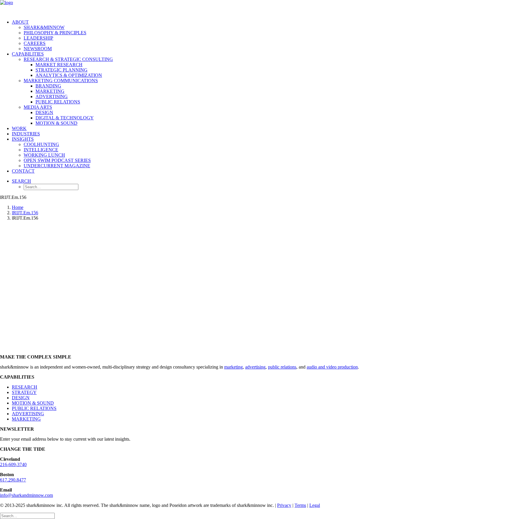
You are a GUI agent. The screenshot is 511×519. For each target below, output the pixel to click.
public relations (282, 366)
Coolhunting (41, 144)
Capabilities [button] (28, 53)
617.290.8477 (13, 479)
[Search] (27, 515)
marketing (233, 366)
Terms (300, 505)
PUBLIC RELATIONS (34, 408)
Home (17, 207)
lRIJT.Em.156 (25, 212)
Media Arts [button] (38, 107)
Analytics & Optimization (68, 75)
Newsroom (38, 48)
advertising (255, 366)
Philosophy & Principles (55, 32)
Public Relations (57, 101)
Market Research (59, 64)
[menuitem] (261, 35)
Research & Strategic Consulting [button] (68, 59)
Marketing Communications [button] (61, 80)
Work (19, 128)
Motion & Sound (56, 123)
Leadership (38, 37)
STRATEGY (24, 392)
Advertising (51, 96)
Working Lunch (44, 155)
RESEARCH (24, 387)
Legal (314, 505)
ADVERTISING (28, 413)
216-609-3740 (13, 464)
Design (44, 112)
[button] (21, 181)
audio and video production (332, 366)
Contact (23, 170)
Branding (48, 85)
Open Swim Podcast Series (57, 160)
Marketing (49, 91)
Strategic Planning (61, 69)
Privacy (284, 505)
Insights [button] (23, 139)
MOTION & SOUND (33, 403)
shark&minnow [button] (44, 27)
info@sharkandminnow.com (26, 495)
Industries (26, 133)
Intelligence (41, 149)
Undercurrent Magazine (57, 165)
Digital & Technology (64, 117)
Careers (35, 43)
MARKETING (26, 418)
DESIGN (21, 397)
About (20, 22)
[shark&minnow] (255, 7)
